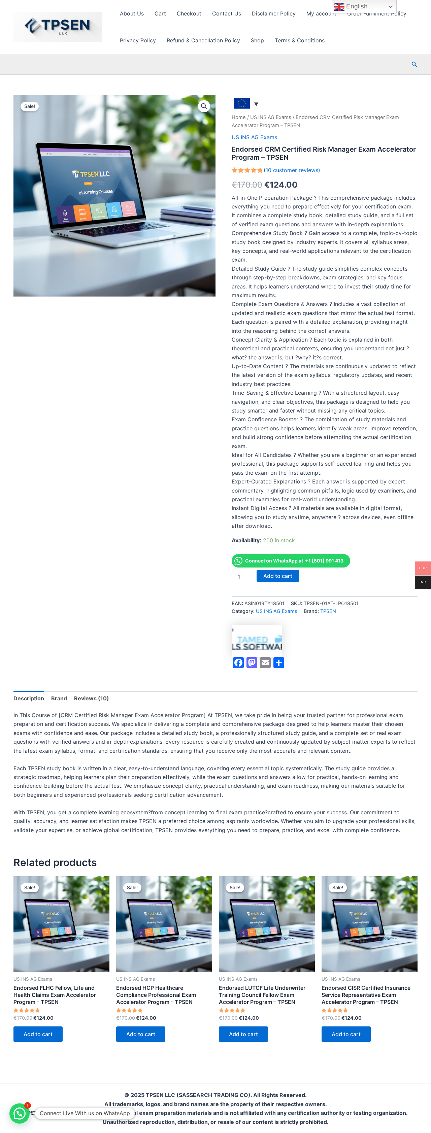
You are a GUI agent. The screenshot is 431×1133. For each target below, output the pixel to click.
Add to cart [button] (38, 1034)
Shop (257, 40)
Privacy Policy (138, 40)
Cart (160, 13)
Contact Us (226, 13)
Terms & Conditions (300, 40)
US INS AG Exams (270, 117)
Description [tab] (28, 698)
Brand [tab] (59, 698)
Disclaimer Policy (274, 13)
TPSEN (328, 611)
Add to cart (277, 576)
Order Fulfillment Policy (376, 13)
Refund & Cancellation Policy (203, 40)
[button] (414, 64)
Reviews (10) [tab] (91, 698)
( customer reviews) (292, 170)
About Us (132, 13)
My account (321, 13)
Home (239, 117)
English (356, 6)
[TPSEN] (257, 641)
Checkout (189, 13)
